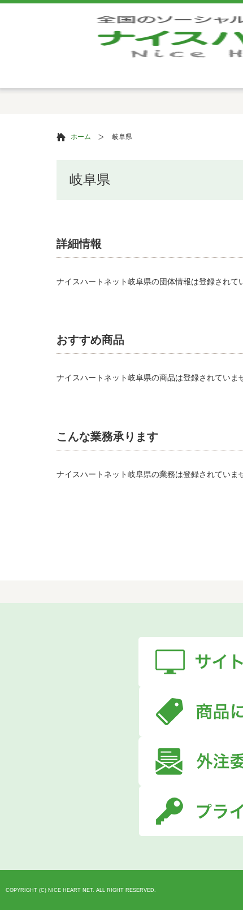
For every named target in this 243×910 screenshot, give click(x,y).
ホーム (81, 137)
